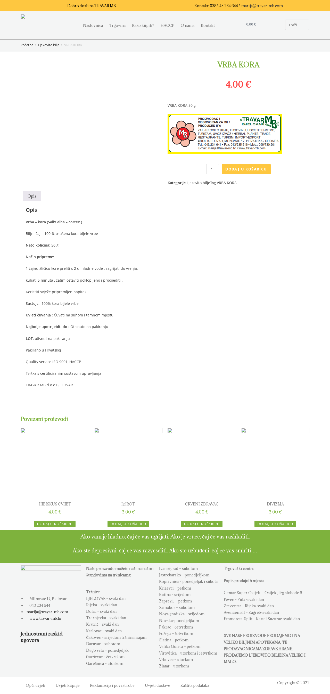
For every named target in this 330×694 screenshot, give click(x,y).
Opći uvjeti (35, 685)
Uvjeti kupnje (68, 685)
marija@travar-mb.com (262, 5)
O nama (187, 25)
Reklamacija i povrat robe (112, 685)
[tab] (32, 196)
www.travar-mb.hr (45, 618)
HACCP (167, 25)
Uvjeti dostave (157, 685)
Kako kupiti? (143, 25)
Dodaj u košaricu (246, 169)
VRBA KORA (227, 182)
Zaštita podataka (194, 685)
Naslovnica (93, 25)
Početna (27, 45)
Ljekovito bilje (48, 45)
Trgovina (117, 25)
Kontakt (208, 25)
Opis (32, 196)
